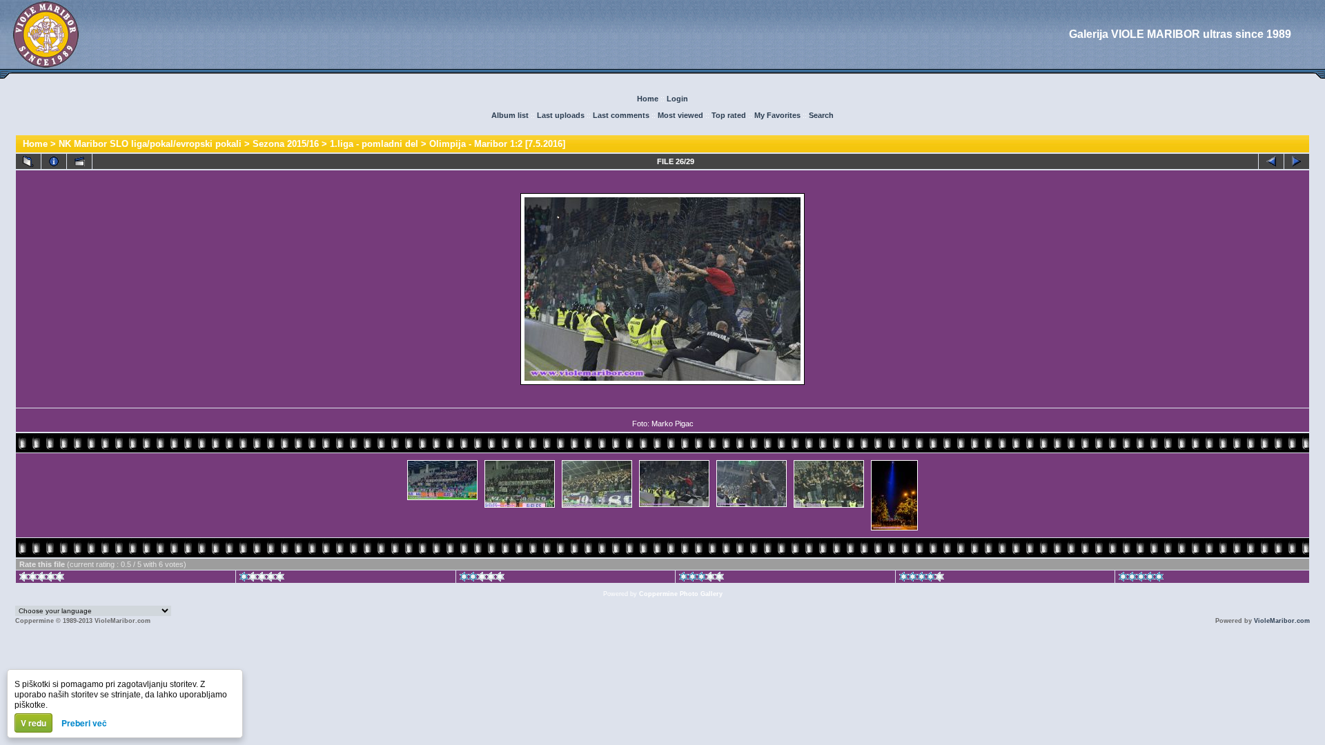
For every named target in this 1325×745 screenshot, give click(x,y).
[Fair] (482, 579)
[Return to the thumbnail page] (28, 161)
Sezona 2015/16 (286, 144)
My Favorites (777, 115)
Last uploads (561, 115)
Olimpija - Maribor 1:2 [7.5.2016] (497, 144)
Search (821, 115)
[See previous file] (1271, 161)
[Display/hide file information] (53, 161)
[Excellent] (921, 579)
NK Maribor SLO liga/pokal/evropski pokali (150, 144)
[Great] (1141, 579)
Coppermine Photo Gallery (681, 593)
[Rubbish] (41, 579)
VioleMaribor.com (1282, 620)
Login (677, 99)
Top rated (728, 115)
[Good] (701, 579)
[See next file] (1296, 161)
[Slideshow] (79, 161)
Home (647, 99)
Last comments (621, 115)
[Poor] (261, 579)
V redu (33, 723)
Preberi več (84, 723)
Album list (510, 115)
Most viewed (680, 115)
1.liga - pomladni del (374, 144)
